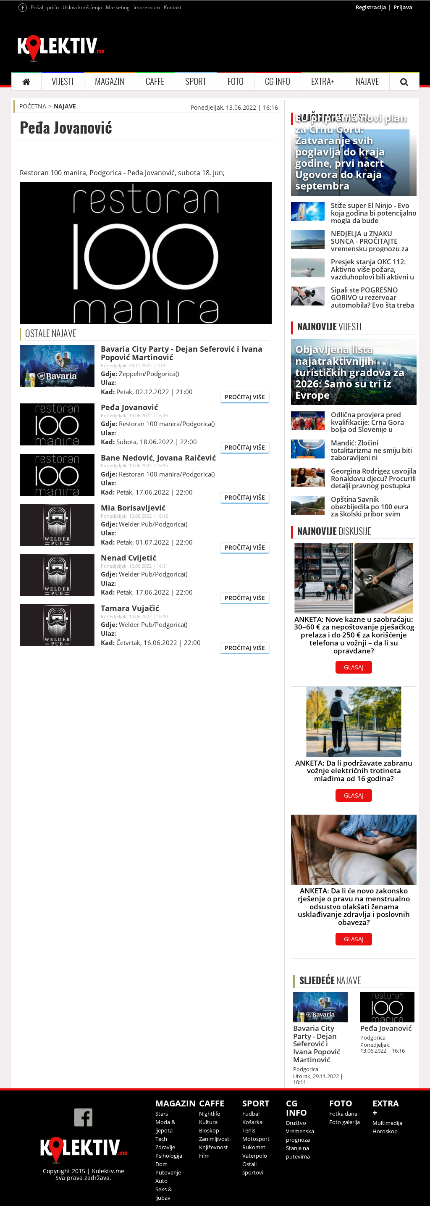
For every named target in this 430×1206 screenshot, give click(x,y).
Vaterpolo (254, 1155)
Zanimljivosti (215, 1139)
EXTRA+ (322, 81)
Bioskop (209, 1130)
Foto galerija (344, 1122)
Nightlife (209, 1113)
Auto (161, 1181)
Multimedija (387, 1123)
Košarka (252, 1122)
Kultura (208, 1122)
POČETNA (32, 106)
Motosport (256, 1139)
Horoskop (385, 1131)
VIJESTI (62, 81)
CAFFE (155, 81)
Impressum (147, 7)
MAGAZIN (109, 81)
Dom (161, 1164)
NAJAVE (367, 81)
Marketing (118, 7)
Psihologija (168, 1155)
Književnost (213, 1147)
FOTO (236, 81)
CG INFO (277, 81)
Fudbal (251, 1113)
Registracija (371, 7)
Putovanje (168, 1172)
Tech (161, 1139)
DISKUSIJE (334, 531)
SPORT (195, 81)
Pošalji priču (45, 7)
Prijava (402, 7)
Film (204, 1155)
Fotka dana (343, 1113)
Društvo (296, 1123)
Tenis (248, 1130)
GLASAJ (354, 667)
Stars (161, 1113)
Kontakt (172, 7)
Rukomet (253, 1147)
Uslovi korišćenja (82, 7)
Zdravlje (165, 1147)
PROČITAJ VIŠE (245, 397)
